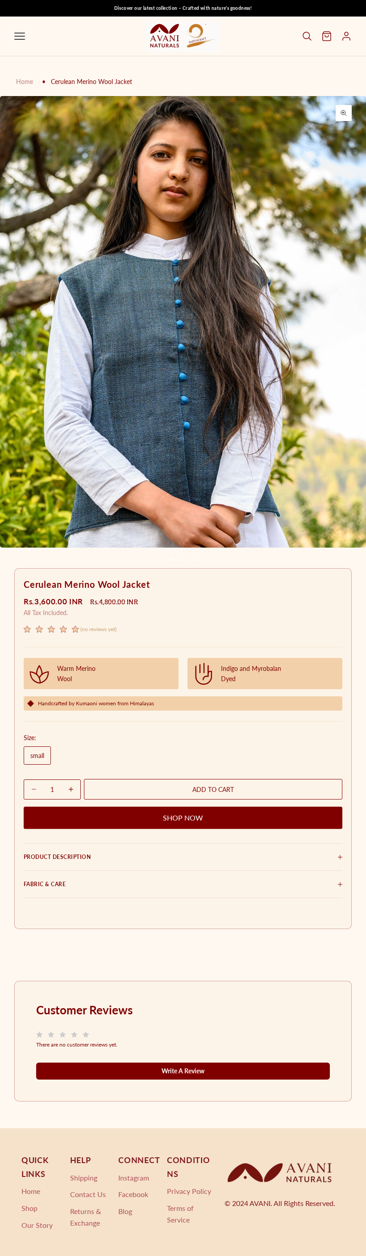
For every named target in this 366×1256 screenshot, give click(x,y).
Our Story (37, 1225)
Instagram (133, 1177)
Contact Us (88, 1194)
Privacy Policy (189, 1191)
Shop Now (183, 817)
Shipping (83, 1177)
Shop (29, 1208)
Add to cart (213, 789)
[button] (70, 630)
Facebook (133, 1194)
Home (24, 81)
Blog (125, 1211)
